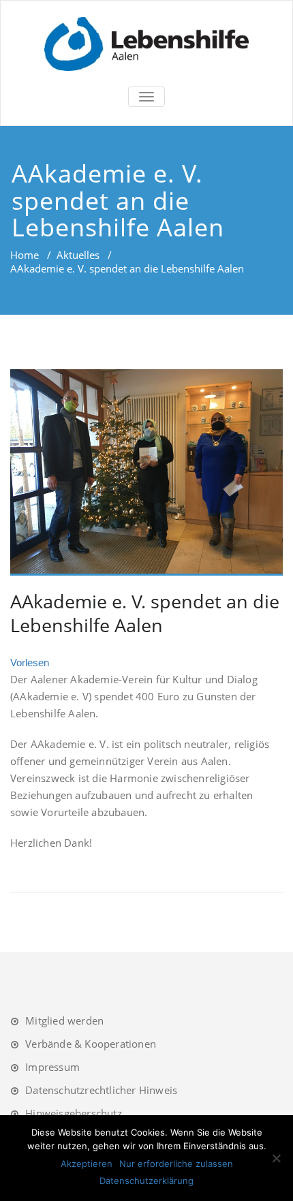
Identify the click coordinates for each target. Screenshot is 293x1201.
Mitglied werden (64, 1020)
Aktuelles (78, 255)
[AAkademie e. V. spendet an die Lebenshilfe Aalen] (146, 472)
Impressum (52, 1067)
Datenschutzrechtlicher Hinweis (101, 1090)
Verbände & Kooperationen (90, 1043)
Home (24, 255)
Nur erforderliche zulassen (176, 1163)
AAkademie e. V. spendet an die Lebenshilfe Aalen (144, 613)
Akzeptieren (86, 1163)
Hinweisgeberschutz (73, 1113)
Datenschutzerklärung (146, 1180)
